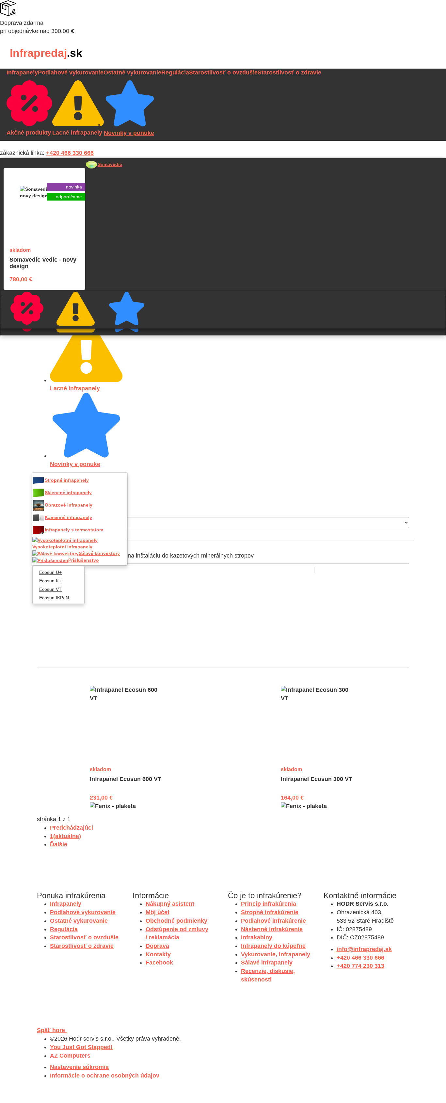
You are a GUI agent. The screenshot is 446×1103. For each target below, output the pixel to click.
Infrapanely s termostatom (74, 529)
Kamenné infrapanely (68, 517)
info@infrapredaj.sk (364, 949)
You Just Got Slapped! (81, 1047)
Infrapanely (22, 72)
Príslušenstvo (83, 560)
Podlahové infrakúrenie (273, 920)
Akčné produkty (46, 323)
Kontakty (158, 954)
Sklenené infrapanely (68, 492)
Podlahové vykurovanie (71, 72)
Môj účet (157, 912)
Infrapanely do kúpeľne (273, 946)
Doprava (157, 946)
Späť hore (52, 1030)
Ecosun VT (50, 589)
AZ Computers (70, 1055)
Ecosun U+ (50, 572)
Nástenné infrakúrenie (272, 929)
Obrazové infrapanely (68, 505)
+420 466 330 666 (70, 153)
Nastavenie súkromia (79, 1067)
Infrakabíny (256, 937)
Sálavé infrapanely (267, 962)
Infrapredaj (46, 53)
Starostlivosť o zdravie (289, 72)
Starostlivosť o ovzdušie (223, 72)
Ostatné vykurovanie (132, 72)
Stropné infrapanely (67, 480)
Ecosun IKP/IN (54, 597)
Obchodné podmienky (176, 920)
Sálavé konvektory (99, 553)
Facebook (159, 962)
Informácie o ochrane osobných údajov (104, 1075)
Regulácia (175, 72)
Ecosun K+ (50, 580)
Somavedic (110, 164)
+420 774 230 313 (360, 966)
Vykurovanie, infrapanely (275, 954)
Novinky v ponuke (149, 323)
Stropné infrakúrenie (269, 912)
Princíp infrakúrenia (268, 903)
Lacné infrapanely (98, 324)
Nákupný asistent (170, 903)
